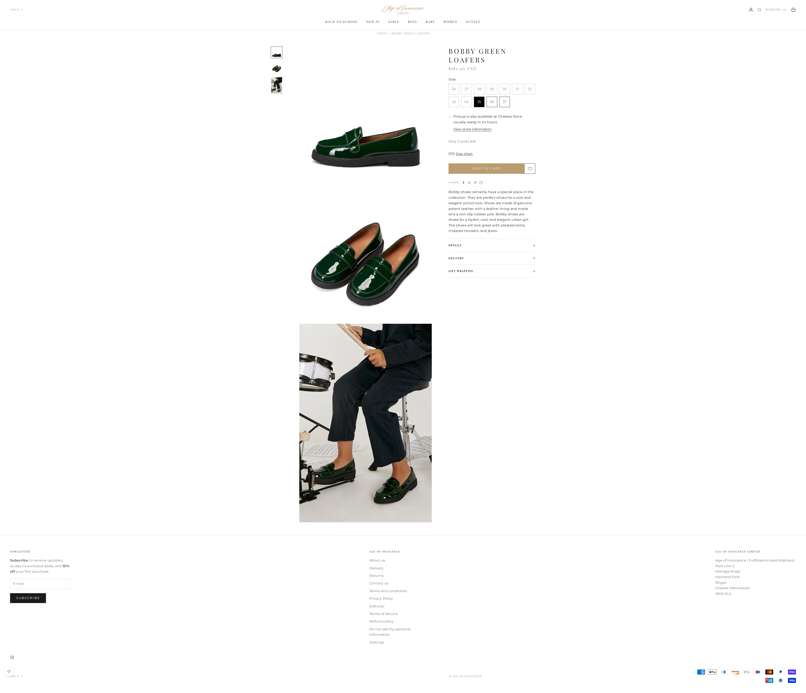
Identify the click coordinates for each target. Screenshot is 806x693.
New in (373, 22)
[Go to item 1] (277, 52)
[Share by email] (481, 182)
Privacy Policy (381, 599)
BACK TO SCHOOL (342, 22)
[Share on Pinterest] (475, 182)
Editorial (376, 606)
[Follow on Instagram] (12, 657)
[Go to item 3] (277, 85)
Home (382, 33)
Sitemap (376, 642)
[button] (492, 154)
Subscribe (28, 598)
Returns (376, 576)
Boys (412, 22)
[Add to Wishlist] (530, 169)
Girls (393, 22)
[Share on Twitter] (469, 182)
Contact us (378, 583)
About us (377, 560)
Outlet (473, 22)
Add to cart (486, 168)
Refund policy (381, 621)
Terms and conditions (388, 591)
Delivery (376, 568)
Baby (430, 22)
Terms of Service (383, 614)
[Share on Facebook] (463, 182)
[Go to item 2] (277, 67)
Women (451, 22)
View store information (472, 129)
